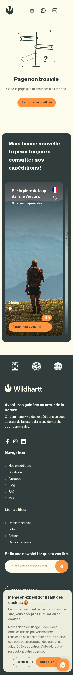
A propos (15, 478)
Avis (11, 498)
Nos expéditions (20, 465)
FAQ (12, 491)
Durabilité (15, 472)
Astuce (14, 536)
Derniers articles (20, 523)
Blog (12, 485)
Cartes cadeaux (20, 542)
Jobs (12, 529)
